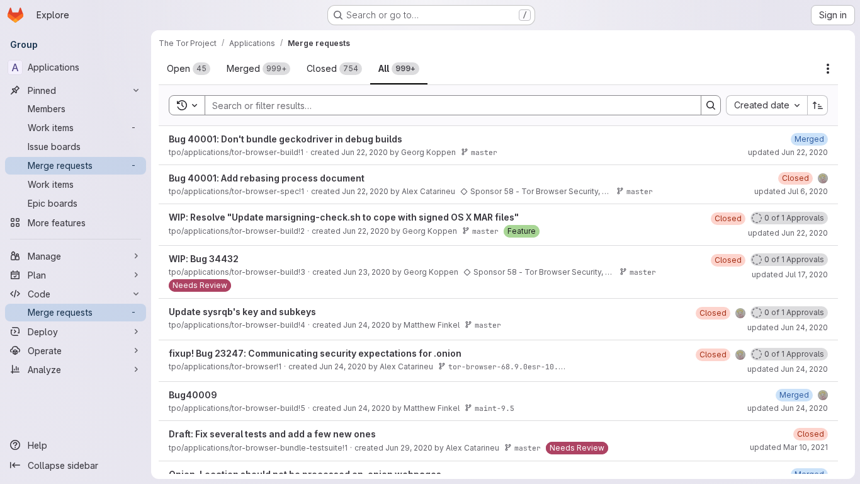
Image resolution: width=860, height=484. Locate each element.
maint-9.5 (494, 408)
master (484, 152)
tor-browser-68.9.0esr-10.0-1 (510, 366)
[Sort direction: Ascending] (818, 105)
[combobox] (766, 105)
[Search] (711, 105)
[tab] (188, 68)
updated (788, 152)
